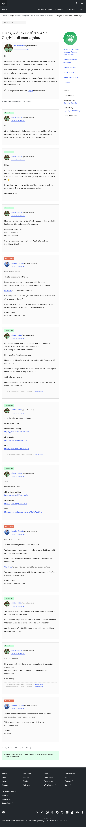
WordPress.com (9, 792)
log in (30, 91)
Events (67, 777)
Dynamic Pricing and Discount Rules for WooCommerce (34, 16)
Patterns (26, 785)
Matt (5, 795)
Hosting (5, 781)
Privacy (5, 785)
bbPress (6, 799)
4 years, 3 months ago (21, 49)
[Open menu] (82, 3)
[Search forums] (24, 22)
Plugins (25, 781)
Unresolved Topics (70, 77)
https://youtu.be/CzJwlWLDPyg (16, 449)
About (4, 774)
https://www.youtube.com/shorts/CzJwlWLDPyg (23, 512)
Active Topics (68, 72)
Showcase (27, 774)
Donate (69, 781)
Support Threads (69, 67)
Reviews (66, 82)
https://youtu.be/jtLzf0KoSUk (15, 440)
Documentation (50, 777)
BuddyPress (8, 803)
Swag (68, 785)
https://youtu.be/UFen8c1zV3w (16, 432)
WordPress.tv (50, 785)
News (4, 777)
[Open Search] (76, 3)
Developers (48, 781)
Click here (8, 290)
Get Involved (70, 774)
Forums (4, 9)
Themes (26, 777)
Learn (46, 774)
